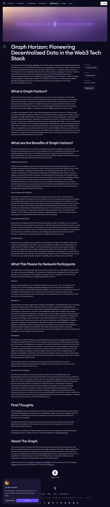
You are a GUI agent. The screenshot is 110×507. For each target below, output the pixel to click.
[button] (11, 3)
